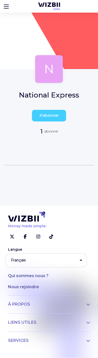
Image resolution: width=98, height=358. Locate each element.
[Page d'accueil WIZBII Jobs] (49, 6)
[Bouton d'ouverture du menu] (6, 6)
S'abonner (49, 115)
